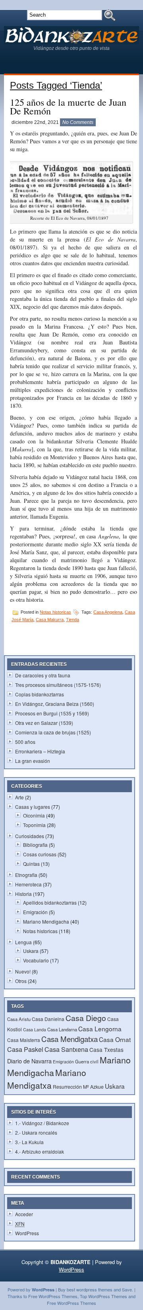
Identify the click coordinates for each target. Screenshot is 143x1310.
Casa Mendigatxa (69, 1038)
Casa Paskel (25, 1049)
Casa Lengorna (100, 1028)
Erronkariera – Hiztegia (40, 751)
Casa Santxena (66, 1049)
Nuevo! (23, 971)
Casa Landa (34, 1029)
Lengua (23, 942)
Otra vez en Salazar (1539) (44, 722)
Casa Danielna (48, 1018)
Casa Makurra (50, 619)
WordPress (27, 1233)
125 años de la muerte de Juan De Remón (68, 106)
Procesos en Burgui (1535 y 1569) (52, 713)
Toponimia (34, 824)
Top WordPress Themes (103, 1296)
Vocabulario (36, 960)
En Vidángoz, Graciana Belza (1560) (54, 703)
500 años (25, 741)
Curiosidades (29, 836)
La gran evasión (32, 760)
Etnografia (26, 874)
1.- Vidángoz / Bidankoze (42, 1123)
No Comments (77, 122)
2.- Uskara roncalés (36, 1132)
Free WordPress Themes (52, 1296)
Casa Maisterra (23, 1039)
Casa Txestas (106, 1049)
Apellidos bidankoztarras (50, 902)
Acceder (24, 1214)
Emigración (35, 912)
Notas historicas (55, 612)
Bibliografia (35, 844)
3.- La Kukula (29, 1142)
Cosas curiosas (39, 854)
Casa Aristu (19, 1019)
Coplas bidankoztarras (39, 694)
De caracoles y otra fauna (42, 675)
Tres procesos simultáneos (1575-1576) (58, 684)
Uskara (31, 950)
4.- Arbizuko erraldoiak (39, 1151)
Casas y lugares (32, 806)
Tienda (72, 619)
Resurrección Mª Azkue (78, 1086)
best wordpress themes (89, 1289)
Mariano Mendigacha (46, 921)
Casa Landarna (62, 1029)
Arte (19, 797)
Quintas (31, 863)
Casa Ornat (115, 1039)
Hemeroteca (28, 884)
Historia (23, 893)
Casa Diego (86, 1017)
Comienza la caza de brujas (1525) (53, 732)
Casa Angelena (107, 612)
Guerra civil (87, 1061)
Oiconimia (34, 815)
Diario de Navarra (29, 1061)
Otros (21, 980)
